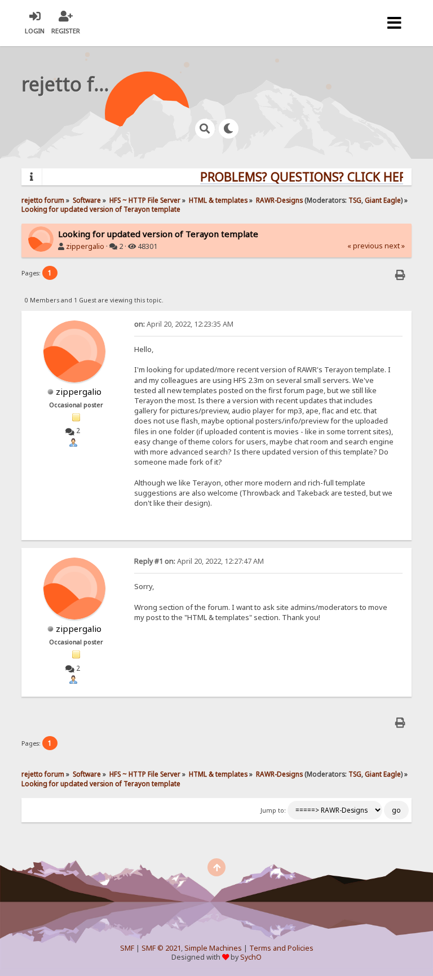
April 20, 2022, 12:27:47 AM (199, 561)
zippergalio (85, 246)
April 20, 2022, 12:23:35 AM (183, 324)
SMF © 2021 (161, 948)
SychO (251, 957)
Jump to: (273, 810)
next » (395, 246)
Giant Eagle (383, 199)
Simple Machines (213, 948)
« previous (365, 246)
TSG (354, 199)
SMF (127, 948)
